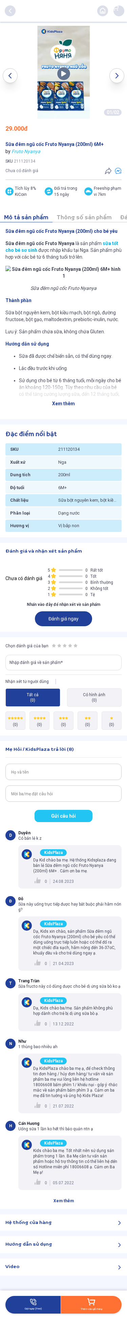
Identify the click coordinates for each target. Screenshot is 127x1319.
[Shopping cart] (115, 7)
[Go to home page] (102, 10)
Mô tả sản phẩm (26, 217)
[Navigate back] (10, 10)
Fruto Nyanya (26, 151)
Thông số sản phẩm (84, 217)
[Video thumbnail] (63, 72)
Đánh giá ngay (63, 618)
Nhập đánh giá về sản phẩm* (36, 662)
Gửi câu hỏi (63, 816)
